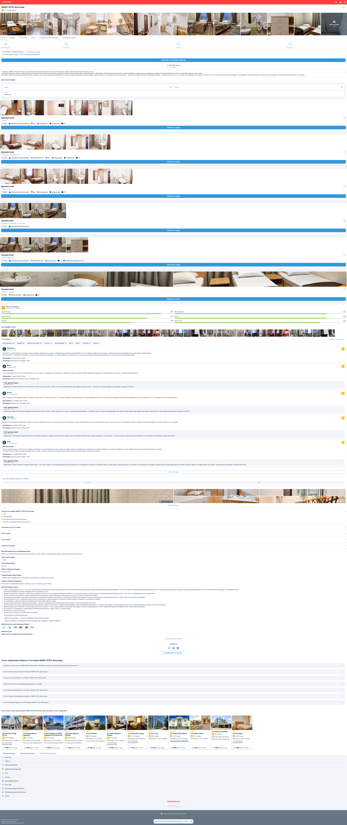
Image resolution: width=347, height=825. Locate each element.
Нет (259, 482)
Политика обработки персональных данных (12, 823)
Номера (12, 37)
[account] (340, 2)
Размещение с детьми (69, 37)
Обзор (3, 37)
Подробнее (186, 821)
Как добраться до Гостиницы (49, 37)
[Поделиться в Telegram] (173, 648)
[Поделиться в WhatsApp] (169, 648)
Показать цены (173, 127)
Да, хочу (88, 482)
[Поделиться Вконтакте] (178, 648)
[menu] (345, 2)
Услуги (33, 37)
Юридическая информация (8, 821)
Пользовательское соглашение (9, 819)
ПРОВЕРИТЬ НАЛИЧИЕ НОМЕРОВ (173, 60)
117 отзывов (23, 37)
